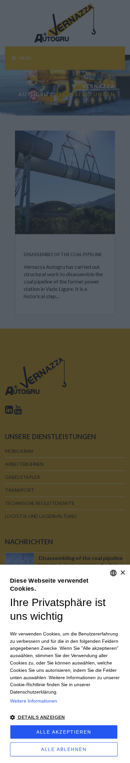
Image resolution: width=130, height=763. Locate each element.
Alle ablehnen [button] (64, 749)
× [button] (122, 572)
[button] (65, 717)
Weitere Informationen (33, 701)
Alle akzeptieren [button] (63, 732)
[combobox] (113, 573)
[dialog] (65, 664)
